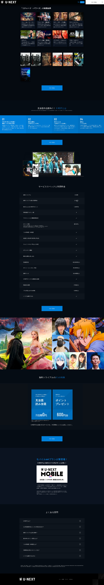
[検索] (78, 2)
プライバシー (66, 579)
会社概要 (63, 579)
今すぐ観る (94, 2)
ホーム (60, 579)
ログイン (82, 2)
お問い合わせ (71, 579)
